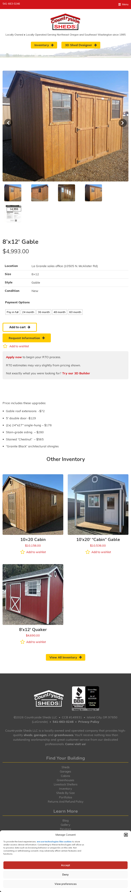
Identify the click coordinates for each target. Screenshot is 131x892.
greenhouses (63, 735)
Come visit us (75, 744)
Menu (124, 4)
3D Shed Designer (78, 45)
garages (40, 735)
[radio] (12, 312)
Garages (65, 771)
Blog (65, 820)
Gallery (65, 824)
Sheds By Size (65, 793)
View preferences (66, 884)
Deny (65, 874)
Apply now (14, 357)
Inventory (41, 45)
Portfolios (65, 797)
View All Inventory (63, 657)
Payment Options (17, 302)
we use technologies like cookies (54, 841)
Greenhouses (65, 780)
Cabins (65, 776)
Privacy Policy (88, 721)
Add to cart (17, 327)
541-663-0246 (11, 3)
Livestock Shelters (65, 784)
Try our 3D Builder (76, 373)
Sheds (66, 767)
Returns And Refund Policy (65, 801)
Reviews (65, 829)
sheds (28, 735)
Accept (65, 865)
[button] (126, 835)
